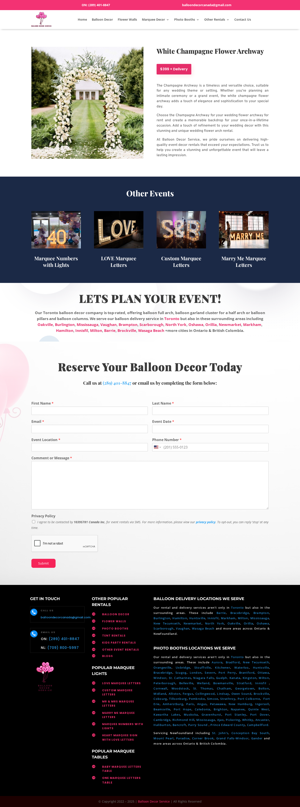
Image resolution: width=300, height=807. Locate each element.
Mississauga (87, 324)
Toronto (171, 318)
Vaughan (108, 324)
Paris (190, 704)
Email (37, 421)
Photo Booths (184, 19)
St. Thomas (203, 688)
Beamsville (162, 709)
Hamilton (64, 330)
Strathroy (227, 699)
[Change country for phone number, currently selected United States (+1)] (157, 447)
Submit (43, 563)
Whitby (247, 720)
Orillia (211, 324)
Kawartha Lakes (167, 715)
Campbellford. (258, 725)
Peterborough (164, 683)
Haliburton (162, 725)
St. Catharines (180, 678)
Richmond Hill (183, 720)
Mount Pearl (163, 738)
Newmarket (230, 324)
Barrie (110, 330)
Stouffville (202, 667)
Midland (160, 694)
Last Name (163, 403)
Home (82, 19)
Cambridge (162, 720)
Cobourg (160, 699)
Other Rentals (214, 19)
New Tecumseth (167, 623)
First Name (42, 403)
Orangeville (162, 667)
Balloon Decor (102, 19)
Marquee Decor (153, 19)
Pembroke (197, 699)
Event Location (45, 440)
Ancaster (262, 720)
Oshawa (195, 324)
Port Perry (227, 673)
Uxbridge (183, 667)
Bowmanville (223, 683)
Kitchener (222, 667)
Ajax (220, 720)
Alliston (175, 694)
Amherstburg (173, 704)
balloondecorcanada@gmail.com (206, 5)
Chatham (224, 688)
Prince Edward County (227, 725)
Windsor (160, 678)
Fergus (188, 694)
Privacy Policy (43, 516)
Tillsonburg (178, 699)
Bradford (233, 662)
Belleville (186, 683)
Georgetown (244, 688)
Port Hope (183, 709)
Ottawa (263, 673)
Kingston (250, 678)
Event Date (163, 421)
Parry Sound (198, 725)
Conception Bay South (250, 733)
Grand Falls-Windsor (232, 738)
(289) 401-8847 (99, 5)
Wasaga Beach (151, 330)
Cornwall (160, 688)
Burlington (65, 324)
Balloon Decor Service (154, 801)
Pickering (233, 720)
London (196, 673)
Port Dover (259, 715)
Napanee (238, 709)
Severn (210, 673)
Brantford (247, 673)
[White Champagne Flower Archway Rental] (87, 158)
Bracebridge (239, 613)
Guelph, (222, 678)
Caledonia (202, 709)
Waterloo (241, 667)
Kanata (235, 678)
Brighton (220, 709)
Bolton (263, 688)
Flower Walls (127, 19)
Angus (202, 704)
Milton (96, 330)
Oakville (45, 324)
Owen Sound (241, 694)
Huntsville (197, 618)
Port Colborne (249, 699)
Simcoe (212, 699)
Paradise (183, 738)
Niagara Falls (203, 678)
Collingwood (205, 694)
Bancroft (179, 725)
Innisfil (81, 330)
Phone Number (167, 440)
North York (175, 324)
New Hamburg (240, 704)
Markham (252, 324)
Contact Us (242, 19)
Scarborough (151, 324)
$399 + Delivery (174, 69)
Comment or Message (51, 458)
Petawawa (218, 704)
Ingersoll (262, 704)
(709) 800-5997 (63, 647)
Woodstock (180, 688)
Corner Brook (203, 738)
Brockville (126, 330)
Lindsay (223, 694)
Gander (257, 738)
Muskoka (191, 715)
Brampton (128, 324)
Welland (203, 683)
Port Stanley (235, 715)
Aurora (217, 662)
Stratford (244, 683)
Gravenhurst (211, 715)
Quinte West (258, 709)
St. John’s (220, 733)
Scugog (181, 673)
